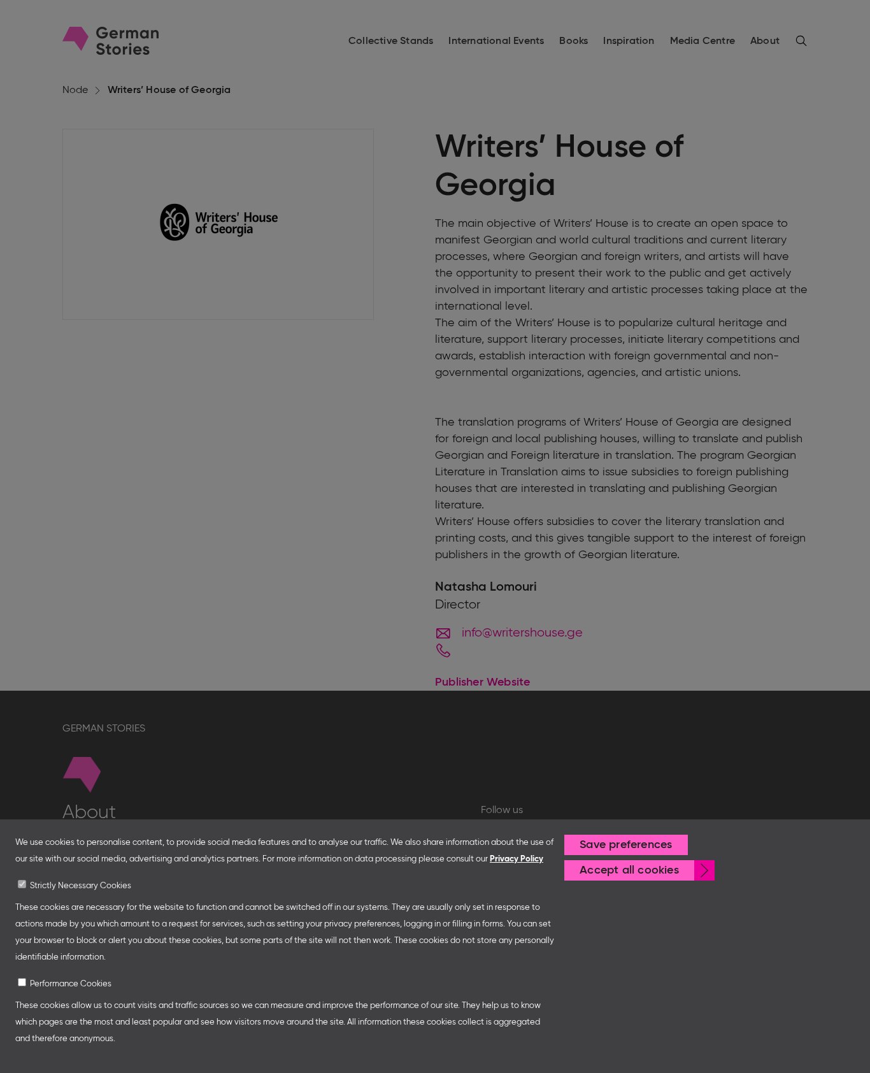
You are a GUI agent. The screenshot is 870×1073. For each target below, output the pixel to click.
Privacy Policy (516, 859)
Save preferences (626, 845)
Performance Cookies (70, 984)
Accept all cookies (629, 870)
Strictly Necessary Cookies (80, 886)
